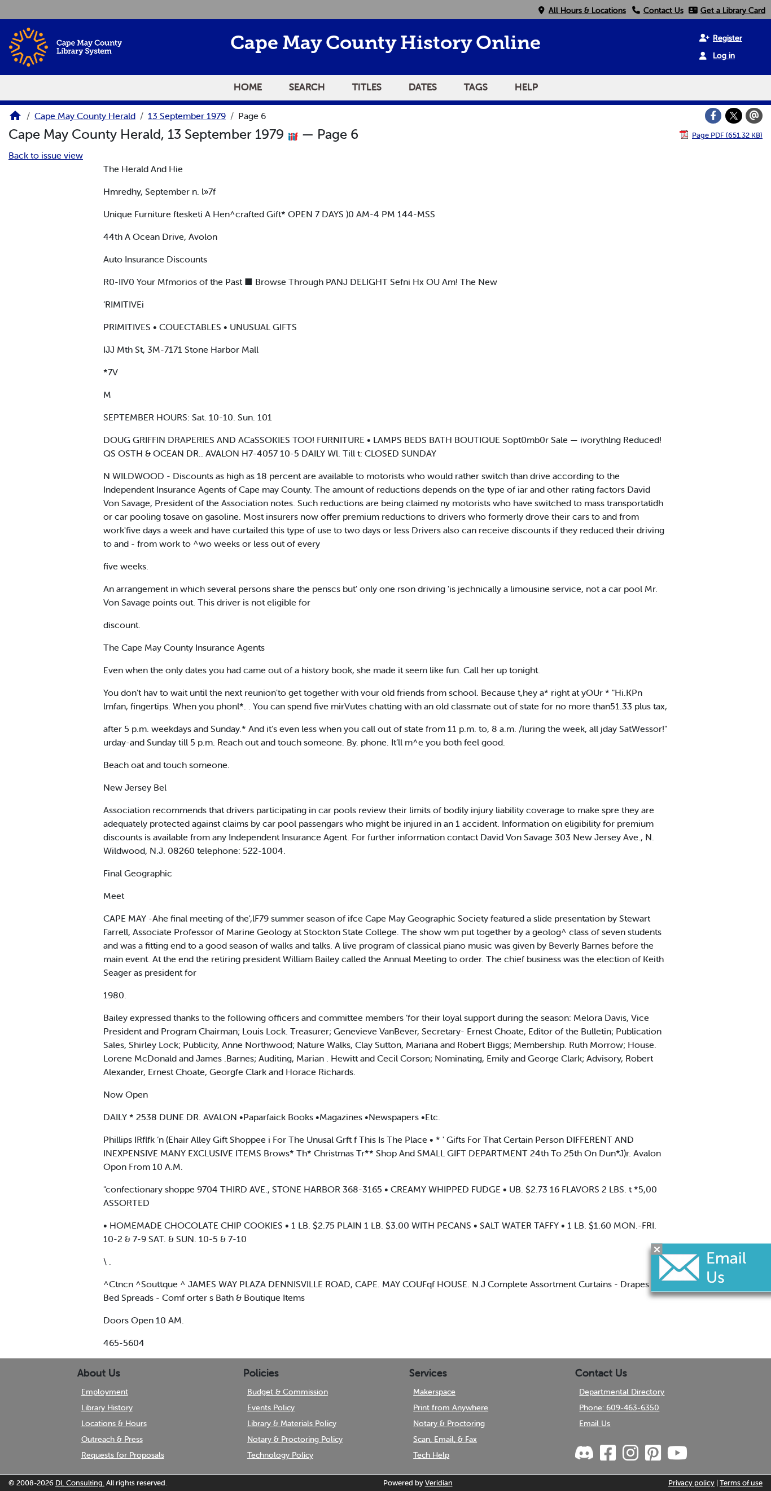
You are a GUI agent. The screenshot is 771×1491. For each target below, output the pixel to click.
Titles (367, 87)
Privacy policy (691, 1483)
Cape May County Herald (84, 115)
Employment (104, 1392)
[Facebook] (713, 116)
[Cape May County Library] (15, 119)
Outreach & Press (112, 1439)
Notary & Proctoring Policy (295, 1439)
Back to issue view (45, 155)
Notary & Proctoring (449, 1423)
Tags (476, 87)
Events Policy (271, 1407)
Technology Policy (280, 1455)
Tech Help (431, 1455)
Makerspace (434, 1392)
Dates (423, 87)
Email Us (594, 1423)
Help (526, 87)
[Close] (657, 1249)
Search (307, 87)
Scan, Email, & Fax (445, 1439)
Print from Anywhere (450, 1407)
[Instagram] (629, 1453)
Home (248, 87)
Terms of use (741, 1483)
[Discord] (585, 1453)
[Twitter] (733, 116)
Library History (107, 1407)
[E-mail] (754, 116)
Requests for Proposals (122, 1455)
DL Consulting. (79, 1483)
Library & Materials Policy (291, 1423)
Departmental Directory (621, 1392)
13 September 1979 (187, 115)
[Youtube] (676, 1453)
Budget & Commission (287, 1392)
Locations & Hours (114, 1423)
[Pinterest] (652, 1453)
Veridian (439, 1483)
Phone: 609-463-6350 (619, 1407)
